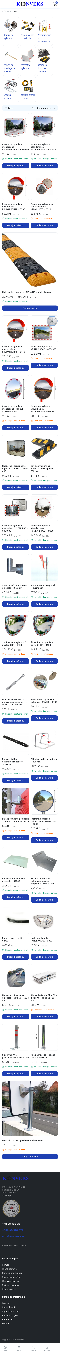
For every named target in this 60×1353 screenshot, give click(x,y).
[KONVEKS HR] (29, 4)
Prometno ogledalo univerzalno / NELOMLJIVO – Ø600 (44, 821)
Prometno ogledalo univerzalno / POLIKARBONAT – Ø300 (13, 207)
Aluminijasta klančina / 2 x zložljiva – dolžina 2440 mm (44, 998)
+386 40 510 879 (12, 1230)
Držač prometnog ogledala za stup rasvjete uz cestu (15, 820)
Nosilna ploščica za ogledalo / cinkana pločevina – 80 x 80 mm (42, 881)
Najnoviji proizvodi (10, 1311)
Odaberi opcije (30, 308)
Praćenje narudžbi (11, 1277)
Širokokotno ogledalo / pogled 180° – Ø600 (42, 643)
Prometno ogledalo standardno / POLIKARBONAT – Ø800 (42, 528)
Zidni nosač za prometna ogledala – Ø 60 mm (15, 586)
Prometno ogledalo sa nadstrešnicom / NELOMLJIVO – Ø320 (42, 207)
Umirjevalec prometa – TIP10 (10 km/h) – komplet (27, 292)
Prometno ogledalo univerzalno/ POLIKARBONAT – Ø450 (13, 349)
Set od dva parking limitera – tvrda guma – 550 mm (43, 468)
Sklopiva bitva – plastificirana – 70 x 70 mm (15, 1056)
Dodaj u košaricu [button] (15, 165)
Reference (7, 1319)
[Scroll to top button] (55, 1340)
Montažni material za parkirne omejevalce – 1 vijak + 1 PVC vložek (14, 702)
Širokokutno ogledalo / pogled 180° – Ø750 (14, 643)
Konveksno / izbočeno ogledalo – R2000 (13, 879)
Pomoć (5, 1265)
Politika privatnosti (11, 1285)
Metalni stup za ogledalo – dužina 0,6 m (22, 1140)
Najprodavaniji (9, 1307)
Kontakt (6, 1303)
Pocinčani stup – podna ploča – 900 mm (43, 1056)
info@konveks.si (13, 1236)
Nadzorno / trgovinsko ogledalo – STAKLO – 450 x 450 (15, 998)
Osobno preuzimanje (12, 1273)
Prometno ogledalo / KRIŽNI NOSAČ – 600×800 (43, 348)
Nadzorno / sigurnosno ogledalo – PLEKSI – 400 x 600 (15, 468)
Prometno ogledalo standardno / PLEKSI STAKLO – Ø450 (12, 409)
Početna (5, 11)
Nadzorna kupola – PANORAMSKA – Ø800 (41, 939)
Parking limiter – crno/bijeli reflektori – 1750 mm (13, 762)
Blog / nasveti (9, 1289)
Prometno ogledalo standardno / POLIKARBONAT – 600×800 (44, 147)
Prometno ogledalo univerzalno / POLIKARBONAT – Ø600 (42, 409)
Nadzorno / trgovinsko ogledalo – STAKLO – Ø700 (44, 700)
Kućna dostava (9, 1269)
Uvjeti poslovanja (10, 1281)
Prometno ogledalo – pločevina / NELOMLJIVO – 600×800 (15, 528)
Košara (5, 1323)
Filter (10, 108)
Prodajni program (10, 1315)
